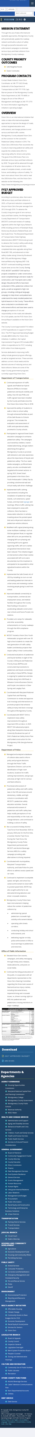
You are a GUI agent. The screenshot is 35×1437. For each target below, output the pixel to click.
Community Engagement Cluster (20, 1156)
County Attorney (14, 1159)
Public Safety (7, 1262)
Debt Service (7, 1398)
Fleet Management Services (18, 1171)
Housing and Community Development (13, 1244)
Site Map (8, 1424)
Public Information (14, 1202)
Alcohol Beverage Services (17, 1381)
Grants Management (15, 1180)
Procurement (13, 1199)
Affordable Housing (15, 1309)
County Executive (14, 1162)
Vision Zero (12, 1330)
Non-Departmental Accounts (18, 1391)
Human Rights (13, 1186)
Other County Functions (13, 1378)
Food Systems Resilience (16, 1174)
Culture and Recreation (13, 1364)
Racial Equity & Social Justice (18, 1324)
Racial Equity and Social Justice (19, 1205)
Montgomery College (15, 1097)
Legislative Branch (10, 1335)
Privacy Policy (5, 1420)
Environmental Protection (17, 1295)
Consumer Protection (16, 1269)
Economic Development (16, 1321)
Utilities (10, 1394)
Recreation (12, 1374)
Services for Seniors (15, 1327)
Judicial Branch (9, 1232)
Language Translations (8, 1422)
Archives (10, 1061)
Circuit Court (12, 1236)
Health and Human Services (14, 1117)
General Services (14, 1177)
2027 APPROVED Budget (17, 1056)
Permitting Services (15, 1258)
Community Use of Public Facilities (20, 1367)
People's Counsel (14, 1354)
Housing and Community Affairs (19, 1255)
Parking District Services (17, 1222)
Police (10, 1284)
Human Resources (14, 1183)
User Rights (14, 1420)
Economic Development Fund (18, 1252)
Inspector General (14, 1344)
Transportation (9, 1218)
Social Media (21, 1422)
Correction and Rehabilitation (18, 1272)
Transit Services (14, 1225)
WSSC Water (12, 1113)
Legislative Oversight (15, 1347)
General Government (11, 1149)
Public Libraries (13, 1371)
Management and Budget (17, 1196)
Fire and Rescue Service (16, 1281)
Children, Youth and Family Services (21, 1133)
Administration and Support (18, 1121)
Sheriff (10, 1287)
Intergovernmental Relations (18, 1190)
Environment (8, 1291)
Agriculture (12, 1249)
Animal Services (13, 1266)
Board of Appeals (14, 1338)
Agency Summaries (10, 1081)
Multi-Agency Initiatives (13, 1305)
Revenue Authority (14, 1110)
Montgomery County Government (20, 1100)
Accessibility (23, 1420)
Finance (10, 1168)
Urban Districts (13, 1214)
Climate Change (13, 1312)
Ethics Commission (14, 1165)
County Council (13, 1341)
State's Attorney (14, 1239)
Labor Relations (13, 1193)
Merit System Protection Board (19, 1350)
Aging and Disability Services (18, 1124)
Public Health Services (16, 1139)
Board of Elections (14, 1153)
